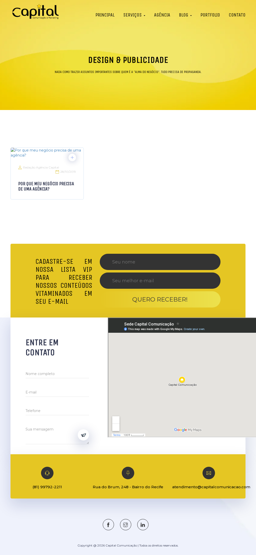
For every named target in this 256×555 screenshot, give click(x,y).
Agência (162, 15)
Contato (237, 15)
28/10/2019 (68, 172)
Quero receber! (160, 299)
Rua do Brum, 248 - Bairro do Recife (128, 486)
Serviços (132, 15)
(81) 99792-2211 (47, 486)
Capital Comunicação (121, 545)
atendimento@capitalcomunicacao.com (211, 486)
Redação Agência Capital (41, 167)
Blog (183, 15)
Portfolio (210, 15)
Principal (105, 15)
